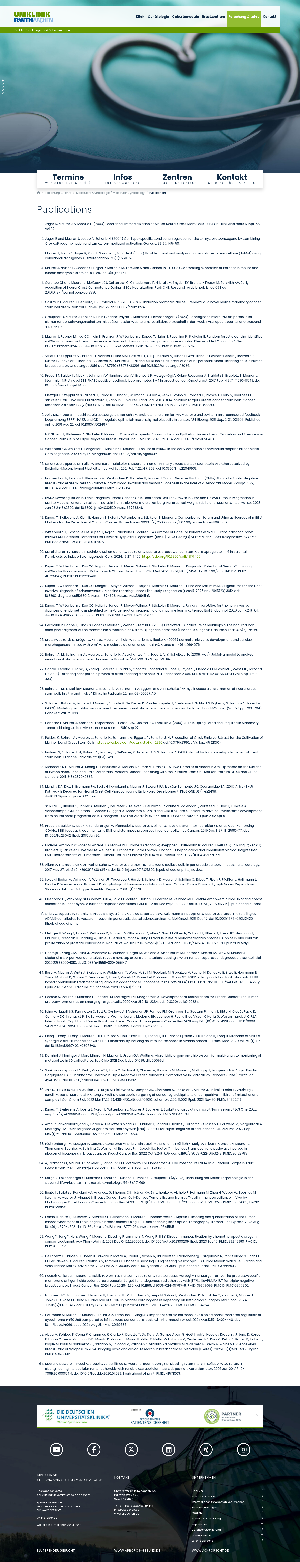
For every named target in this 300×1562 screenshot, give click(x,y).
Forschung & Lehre (244, 16)
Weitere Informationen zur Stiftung (59, 1525)
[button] (43, 1416)
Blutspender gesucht (56, 1550)
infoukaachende (126, 1509)
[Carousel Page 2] (3, 84)
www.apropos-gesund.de (137, 1550)
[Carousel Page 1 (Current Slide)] (3, 81)
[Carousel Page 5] (3, 93)
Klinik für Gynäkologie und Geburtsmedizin (42, 30)
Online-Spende (47, 1517)
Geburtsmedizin (185, 16)
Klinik (140, 16)
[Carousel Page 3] (3, 87)
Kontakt (269, 16)
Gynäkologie (158, 16)
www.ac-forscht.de (210, 1550)
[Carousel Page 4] (3, 90)
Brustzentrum (213, 16)
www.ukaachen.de (126, 1513)
